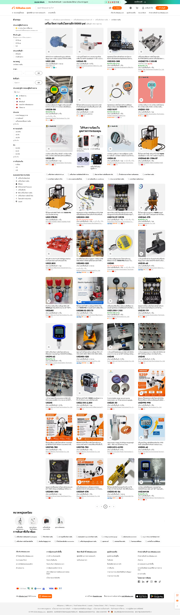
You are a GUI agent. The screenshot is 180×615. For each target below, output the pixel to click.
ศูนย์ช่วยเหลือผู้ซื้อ (113, 556)
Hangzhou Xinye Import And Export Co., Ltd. (90, 223)
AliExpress (60, 605)
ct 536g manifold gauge (110, 537)
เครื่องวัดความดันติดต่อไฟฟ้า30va (79, 174)
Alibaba (47, 20)
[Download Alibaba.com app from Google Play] (157, 596)
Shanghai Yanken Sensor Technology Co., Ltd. (151, 498)
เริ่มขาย (140, 560)
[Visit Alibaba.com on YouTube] (155, 581)
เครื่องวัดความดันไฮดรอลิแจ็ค (25, 541)
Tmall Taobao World (80, 605)
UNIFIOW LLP (50, 65)
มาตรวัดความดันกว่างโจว (55, 179)
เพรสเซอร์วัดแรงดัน (120, 541)
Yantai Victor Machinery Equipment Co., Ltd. (59, 268)
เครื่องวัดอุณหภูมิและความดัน (88, 541)
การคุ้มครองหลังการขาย (54, 568)
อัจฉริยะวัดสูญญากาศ (45, 541)
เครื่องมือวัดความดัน (101, 20)
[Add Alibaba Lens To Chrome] (45, 596)
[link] (177, 595)
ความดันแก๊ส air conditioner (96, 179)
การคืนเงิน (110, 568)
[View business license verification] (109, 612)
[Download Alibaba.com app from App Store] (141, 596)
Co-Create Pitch (21, 560)
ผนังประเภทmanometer (130, 537)
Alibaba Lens (23, 596)
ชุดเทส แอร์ (105, 541)
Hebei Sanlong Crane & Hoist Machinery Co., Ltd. (90, 315)
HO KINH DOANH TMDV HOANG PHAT (150, 163)
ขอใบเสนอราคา (82, 560)
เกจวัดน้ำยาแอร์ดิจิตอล (153, 541)
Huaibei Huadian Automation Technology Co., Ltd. (151, 114)
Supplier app (97, 596)
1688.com (68, 605)
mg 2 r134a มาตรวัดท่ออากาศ (151, 537)
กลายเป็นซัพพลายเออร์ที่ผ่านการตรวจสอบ (150, 569)
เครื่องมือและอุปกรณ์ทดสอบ (61, 20)
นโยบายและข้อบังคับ (53, 578)
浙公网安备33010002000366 (124, 612)
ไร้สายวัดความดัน (48, 537)
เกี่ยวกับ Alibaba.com (23, 551)
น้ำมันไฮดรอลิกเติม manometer (65, 541)
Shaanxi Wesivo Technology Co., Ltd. (150, 407)
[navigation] (27, 263)
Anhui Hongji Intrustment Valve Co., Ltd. (89, 65)
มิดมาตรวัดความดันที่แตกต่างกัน (104, 174)
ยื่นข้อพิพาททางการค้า (114, 564)
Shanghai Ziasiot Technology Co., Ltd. (58, 118)
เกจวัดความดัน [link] (116, 20)
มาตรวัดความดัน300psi (136, 179)
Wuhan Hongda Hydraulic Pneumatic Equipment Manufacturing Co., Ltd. (120, 496)
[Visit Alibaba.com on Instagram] (151, 581)
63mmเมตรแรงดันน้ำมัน (75, 179)
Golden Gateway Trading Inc (116, 115)
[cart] (137, 8)
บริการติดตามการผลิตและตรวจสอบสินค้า (57, 573)
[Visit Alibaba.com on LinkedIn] (143, 581)
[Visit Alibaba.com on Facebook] (139, 581)
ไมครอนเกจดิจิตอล (136, 541)
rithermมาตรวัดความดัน (117, 179)
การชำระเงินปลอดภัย (53, 556)
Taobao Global (98, 605)
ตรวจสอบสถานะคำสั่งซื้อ (146, 564)
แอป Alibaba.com (127, 596)
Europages (120, 605)
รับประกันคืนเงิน (51, 560)
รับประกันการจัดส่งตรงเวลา (55, 564)
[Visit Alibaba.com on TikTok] (160, 581)
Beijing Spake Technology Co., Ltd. (118, 316)
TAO (106, 605)
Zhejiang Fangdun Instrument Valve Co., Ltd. (151, 268)
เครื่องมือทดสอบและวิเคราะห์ (82, 20)
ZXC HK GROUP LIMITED (84, 114)
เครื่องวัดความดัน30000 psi (56, 174)
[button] (110, 8)
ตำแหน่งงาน (20, 568)
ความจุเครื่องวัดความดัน (65, 537)
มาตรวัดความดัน (149, 174)
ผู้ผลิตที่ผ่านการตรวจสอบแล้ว (86, 556)
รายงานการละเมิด (113, 576)
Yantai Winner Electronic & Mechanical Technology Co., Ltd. (90, 407)
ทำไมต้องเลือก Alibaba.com (24, 556)
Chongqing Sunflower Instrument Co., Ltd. (120, 407)
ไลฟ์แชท (110, 560)
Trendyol (112, 605)
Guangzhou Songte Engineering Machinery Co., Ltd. (120, 67)
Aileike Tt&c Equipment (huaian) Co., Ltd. (151, 69)
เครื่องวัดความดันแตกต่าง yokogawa (27, 537)
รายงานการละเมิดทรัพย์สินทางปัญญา (119, 572)
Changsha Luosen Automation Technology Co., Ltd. (120, 269)
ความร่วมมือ (142, 574)
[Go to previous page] (97, 506)
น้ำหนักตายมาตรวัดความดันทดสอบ (129, 174)
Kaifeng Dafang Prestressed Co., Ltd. (88, 270)
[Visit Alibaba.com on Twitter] (147, 581)
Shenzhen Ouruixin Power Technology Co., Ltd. (120, 451)
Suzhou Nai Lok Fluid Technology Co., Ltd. (59, 315)
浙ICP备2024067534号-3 (143, 612)
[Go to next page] (114, 506)
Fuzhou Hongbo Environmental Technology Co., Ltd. (151, 451)
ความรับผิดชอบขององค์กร (24, 564)
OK (39, 73)
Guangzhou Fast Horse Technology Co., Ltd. (120, 221)
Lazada (90, 605)
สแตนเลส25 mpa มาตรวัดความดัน (87, 537)
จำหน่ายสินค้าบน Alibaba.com (147, 556)
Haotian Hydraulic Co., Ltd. (146, 223)
